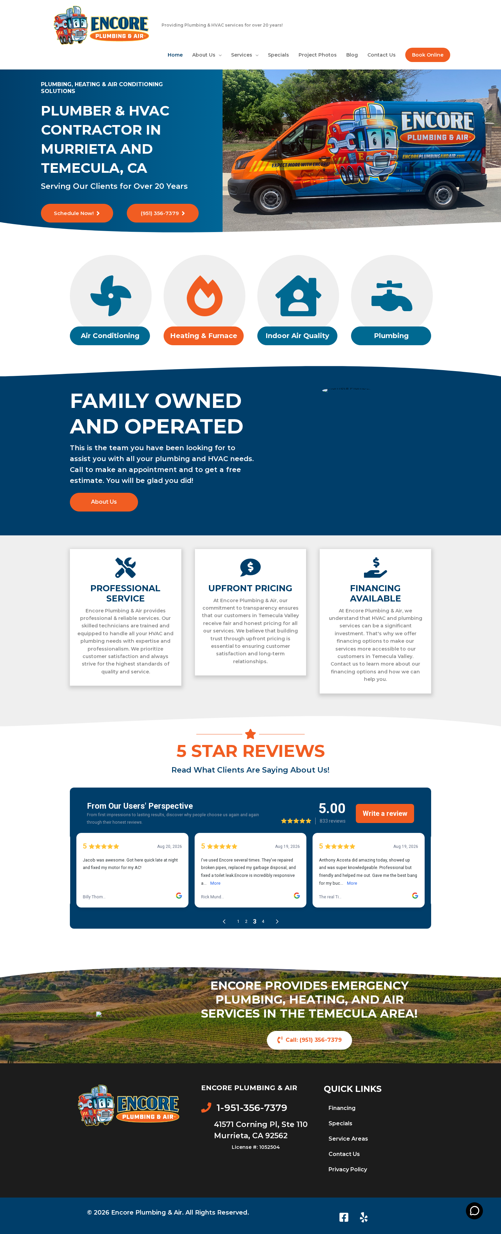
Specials (340, 1123)
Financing (342, 1108)
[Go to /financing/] (375, 621)
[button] (427, 55)
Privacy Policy (348, 1169)
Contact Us (344, 1154)
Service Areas (348, 1139)
